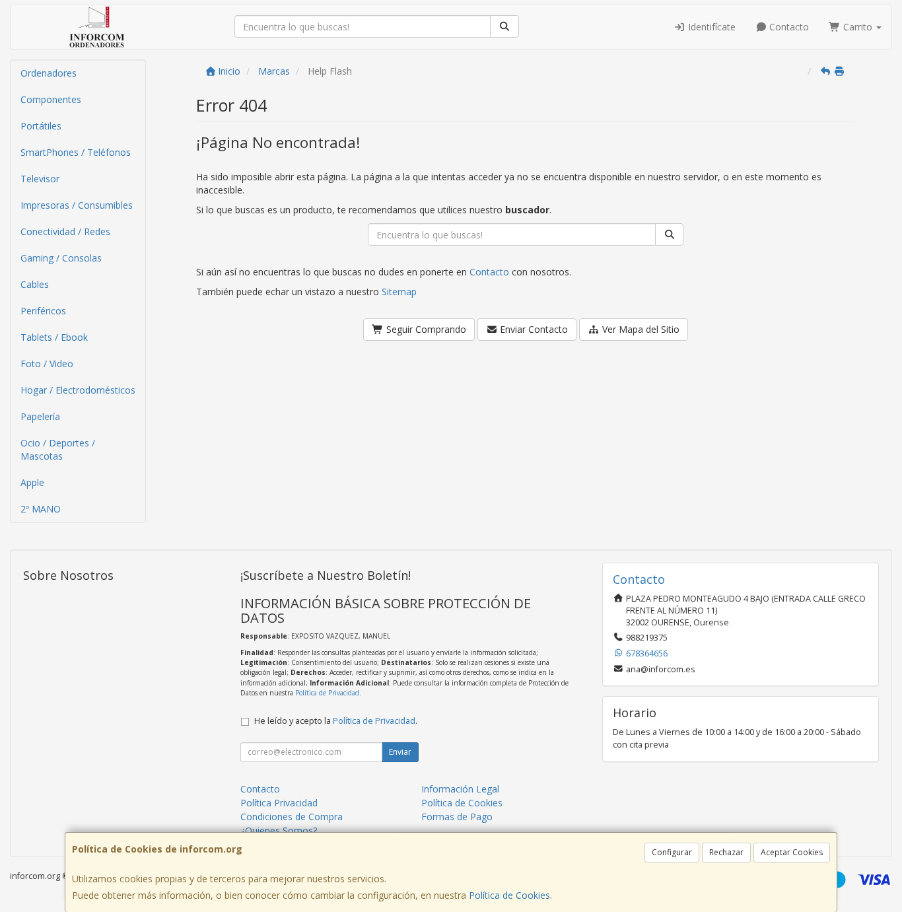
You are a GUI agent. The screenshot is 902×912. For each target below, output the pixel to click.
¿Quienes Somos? (278, 830)
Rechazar (726, 852)
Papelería (40, 416)
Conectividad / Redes (65, 231)
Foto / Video (46, 363)
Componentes (50, 99)
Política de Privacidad (327, 692)
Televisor (39, 178)
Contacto (788, 26)
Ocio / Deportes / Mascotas (57, 449)
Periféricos (43, 310)
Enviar (400, 751)
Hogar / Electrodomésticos (77, 390)
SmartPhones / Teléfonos (75, 152)
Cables (34, 284)
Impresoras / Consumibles (76, 205)
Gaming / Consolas (61, 258)
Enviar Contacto (532, 329)
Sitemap (399, 291)
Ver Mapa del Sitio (639, 329)
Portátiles (40, 126)
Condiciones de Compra (291, 816)
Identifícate (710, 26)
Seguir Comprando (425, 329)
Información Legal (460, 789)
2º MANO (40, 509)
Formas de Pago (457, 816)
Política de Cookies (509, 895)
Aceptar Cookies (792, 852)
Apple (32, 482)
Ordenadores (48, 73)
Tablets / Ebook (54, 337)
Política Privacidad (279, 802)
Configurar (672, 852)
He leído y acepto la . (335, 720)
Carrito (858, 26)
